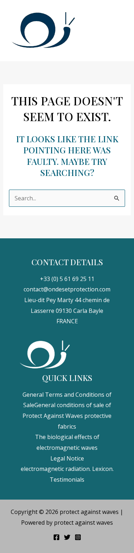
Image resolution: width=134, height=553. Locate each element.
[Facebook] (56, 537)
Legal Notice (67, 458)
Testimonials (67, 479)
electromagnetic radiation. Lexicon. (67, 469)
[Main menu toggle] (119, 30)
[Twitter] (67, 537)
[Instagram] (78, 537)
